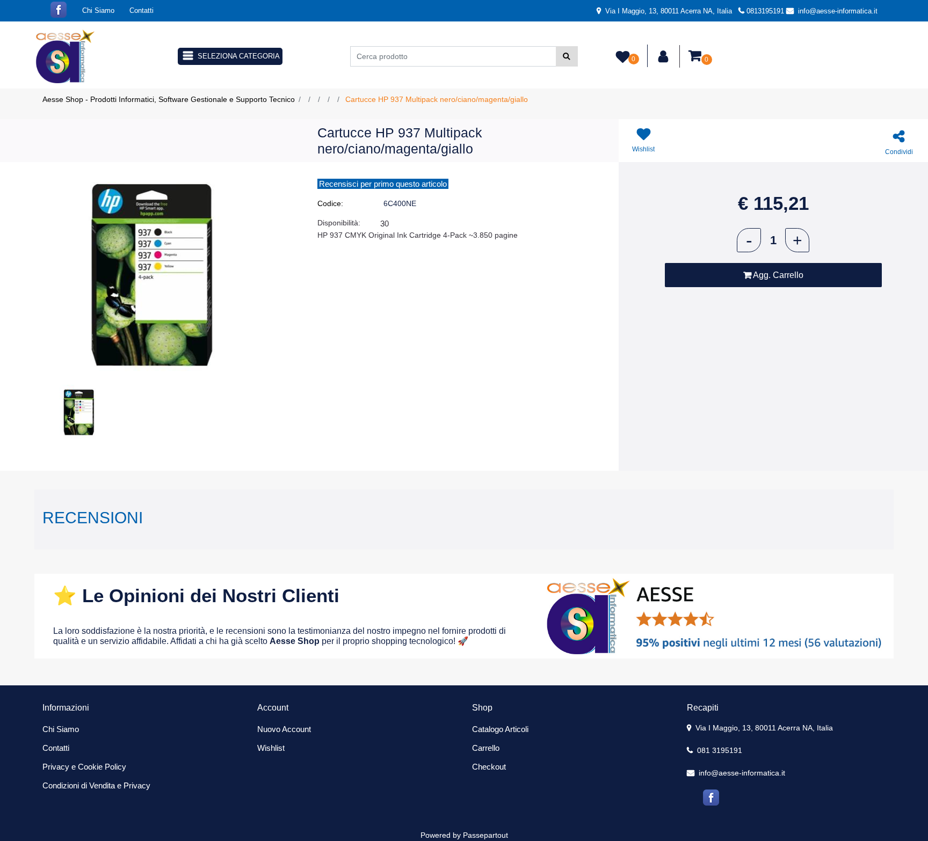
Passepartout (485, 835)
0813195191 (765, 11)
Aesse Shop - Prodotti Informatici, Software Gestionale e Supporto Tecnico (168, 99)
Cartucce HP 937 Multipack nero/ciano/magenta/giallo (436, 99)
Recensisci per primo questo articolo (383, 183)
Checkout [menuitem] (489, 766)
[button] (567, 56)
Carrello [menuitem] (485, 747)
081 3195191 (718, 750)
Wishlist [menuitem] (271, 747)
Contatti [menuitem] (141, 10)
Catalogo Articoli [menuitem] (500, 729)
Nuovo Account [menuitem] (284, 729)
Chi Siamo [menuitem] (98, 10)
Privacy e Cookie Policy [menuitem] (84, 766)
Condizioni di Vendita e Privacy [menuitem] (96, 785)
